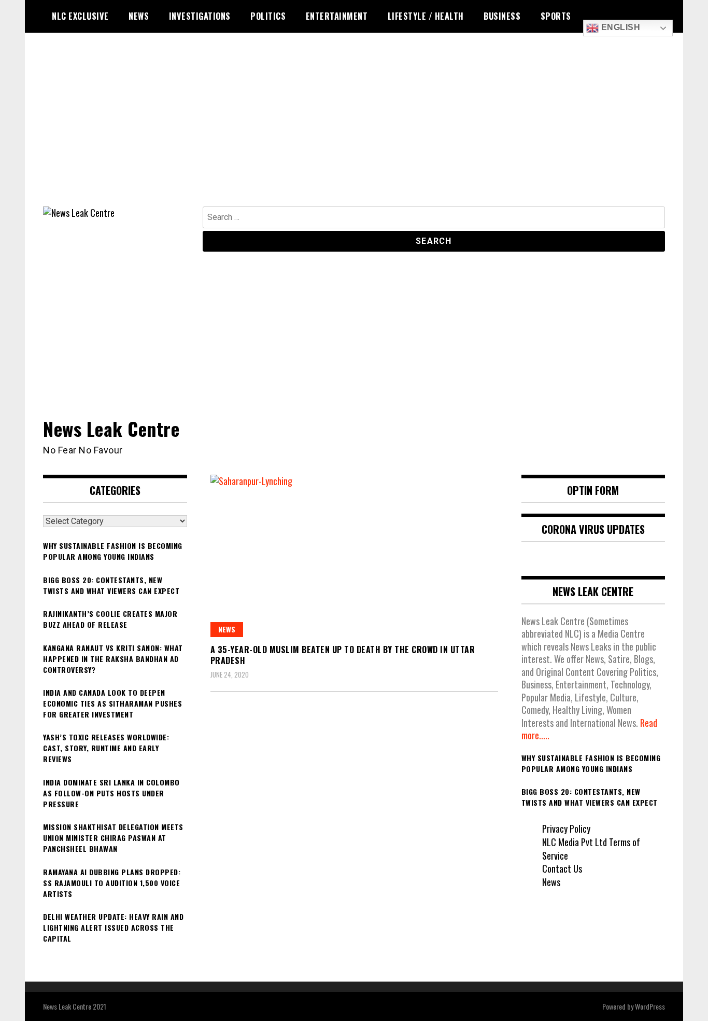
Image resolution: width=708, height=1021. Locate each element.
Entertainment (337, 16)
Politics (268, 16)
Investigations (200, 16)
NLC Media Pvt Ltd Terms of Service (591, 848)
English (619, 27)
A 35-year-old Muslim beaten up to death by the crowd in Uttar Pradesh (342, 655)
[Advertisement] (354, 128)
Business (502, 16)
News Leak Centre (111, 428)
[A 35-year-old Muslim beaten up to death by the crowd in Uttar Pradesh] (354, 556)
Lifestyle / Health (426, 16)
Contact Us (562, 868)
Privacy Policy (566, 828)
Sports (556, 16)
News (139, 16)
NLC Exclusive (80, 16)
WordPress (650, 1006)
